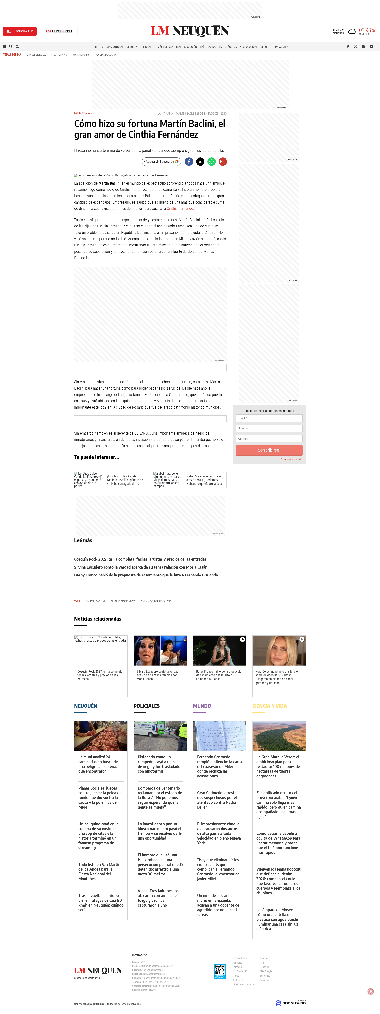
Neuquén (132, 46)
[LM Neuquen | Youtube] (371, 46)
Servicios (264, 980)
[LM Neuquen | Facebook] (348, 46)
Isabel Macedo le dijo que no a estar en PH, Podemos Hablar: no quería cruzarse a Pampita (204, 482)
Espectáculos (228, 46)
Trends (236, 976)
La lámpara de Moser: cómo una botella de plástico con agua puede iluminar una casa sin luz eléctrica (277, 919)
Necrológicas (248, 46)
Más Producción (186, 46)
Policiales (147, 46)
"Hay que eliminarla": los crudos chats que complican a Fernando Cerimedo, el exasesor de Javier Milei (218, 869)
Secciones (265, 976)
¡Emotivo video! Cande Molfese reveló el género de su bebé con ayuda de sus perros (125, 482)
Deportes (266, 46)
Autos (212, 46)
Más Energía (165, 46)
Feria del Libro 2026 (36, 54)
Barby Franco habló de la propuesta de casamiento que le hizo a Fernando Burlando (146, 574)
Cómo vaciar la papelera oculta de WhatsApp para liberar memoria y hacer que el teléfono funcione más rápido (278, 843)
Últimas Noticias (112, 46)
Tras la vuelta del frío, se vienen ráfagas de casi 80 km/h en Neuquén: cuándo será (101, 902)
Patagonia (281, 46)
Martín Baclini (186, 113)
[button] (4, 46)
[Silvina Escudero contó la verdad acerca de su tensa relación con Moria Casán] (160, 651)
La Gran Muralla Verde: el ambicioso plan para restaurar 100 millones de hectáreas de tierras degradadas (278, 766)
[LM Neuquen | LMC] (59, 31)
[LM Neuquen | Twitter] (356, 46)
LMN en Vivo (60, 54)
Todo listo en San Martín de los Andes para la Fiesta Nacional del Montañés (99, 871)
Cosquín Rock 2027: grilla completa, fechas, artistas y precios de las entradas (140, 558)
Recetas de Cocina (106, 54)
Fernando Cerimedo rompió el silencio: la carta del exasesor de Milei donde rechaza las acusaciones (219, 766)
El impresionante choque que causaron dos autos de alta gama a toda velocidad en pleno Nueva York (219, 833)
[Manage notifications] (371, 991)
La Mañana (165, 113)
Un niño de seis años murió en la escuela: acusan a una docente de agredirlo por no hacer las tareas (218, 905)
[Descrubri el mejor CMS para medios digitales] (291, 1006)
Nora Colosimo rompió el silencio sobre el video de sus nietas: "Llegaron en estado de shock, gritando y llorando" (277, 677)
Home (95, 46)
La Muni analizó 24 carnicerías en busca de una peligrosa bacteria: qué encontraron (98, 763)
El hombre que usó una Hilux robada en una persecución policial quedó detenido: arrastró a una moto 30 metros (160, 864)
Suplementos (239, 980)
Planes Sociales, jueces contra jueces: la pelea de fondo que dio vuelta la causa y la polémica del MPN (99, 797)
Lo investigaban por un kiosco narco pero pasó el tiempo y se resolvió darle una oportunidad (160, 830)
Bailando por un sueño (156, 601)
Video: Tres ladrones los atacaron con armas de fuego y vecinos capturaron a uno (158, 897)
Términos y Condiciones (243, 984)
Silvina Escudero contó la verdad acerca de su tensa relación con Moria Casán (140, 566)
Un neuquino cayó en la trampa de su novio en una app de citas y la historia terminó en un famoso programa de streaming (98, 835)
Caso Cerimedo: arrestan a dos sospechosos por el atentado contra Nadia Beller (219, 799)
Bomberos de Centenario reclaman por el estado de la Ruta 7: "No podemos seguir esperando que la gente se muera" (160, 797)
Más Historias (81, 54)
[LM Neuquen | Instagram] (364, 46)
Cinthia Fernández (181, 208)
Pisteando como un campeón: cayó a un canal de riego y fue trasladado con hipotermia (159, 763)
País (202, 46)
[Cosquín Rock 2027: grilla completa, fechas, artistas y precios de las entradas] (100, 651)
